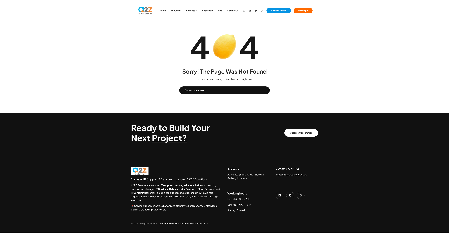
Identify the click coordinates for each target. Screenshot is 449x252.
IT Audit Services (278, 10)
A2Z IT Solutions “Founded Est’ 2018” (191, 223)
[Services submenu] (196, 10)
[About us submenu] (180, 10)
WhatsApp (303, 10)
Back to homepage (194, 90)
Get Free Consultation (301, 132)
